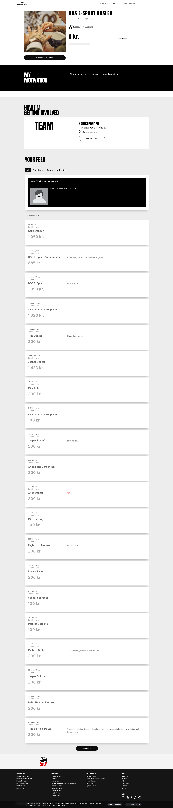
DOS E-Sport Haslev (98, 128)
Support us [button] (105, 3)
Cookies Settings (114, 804)
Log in (74, 189)
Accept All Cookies (134, 804)
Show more (87, 748)
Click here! (123, 797)
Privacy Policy (60, 805)
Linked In (139, 797)
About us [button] (117, 3)
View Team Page (92, 138)
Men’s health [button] (129, 3)
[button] (28, 170)
